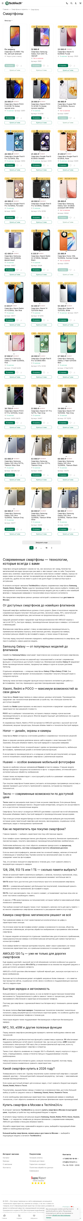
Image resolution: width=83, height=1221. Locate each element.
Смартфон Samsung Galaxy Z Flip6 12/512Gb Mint (67, 361)
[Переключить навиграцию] (2, 3)
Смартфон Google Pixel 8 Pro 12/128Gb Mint (41, 360)
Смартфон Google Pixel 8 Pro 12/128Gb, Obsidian (41, 205)
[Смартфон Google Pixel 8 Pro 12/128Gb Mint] (41, 342)
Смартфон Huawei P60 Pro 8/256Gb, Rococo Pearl (67, 106)
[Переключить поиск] (71, 3)
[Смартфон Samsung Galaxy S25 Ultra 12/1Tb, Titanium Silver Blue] (15, 445)
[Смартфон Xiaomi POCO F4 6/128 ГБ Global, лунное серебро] (41, 88)
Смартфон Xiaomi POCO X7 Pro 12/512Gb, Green (14, 412)
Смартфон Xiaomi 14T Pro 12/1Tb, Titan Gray (41, 412)
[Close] (77, 1209)
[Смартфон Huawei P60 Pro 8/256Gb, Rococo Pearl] (68, 88)
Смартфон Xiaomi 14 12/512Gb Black (39, 309)
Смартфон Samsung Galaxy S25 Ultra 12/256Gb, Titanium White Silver (41, 516)
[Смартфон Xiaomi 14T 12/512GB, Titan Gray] (68, 395)
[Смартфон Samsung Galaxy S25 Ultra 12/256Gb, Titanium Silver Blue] (68, 497)
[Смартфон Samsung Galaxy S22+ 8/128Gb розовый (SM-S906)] (68, 187)
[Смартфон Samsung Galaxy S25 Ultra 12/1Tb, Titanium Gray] (41, 445)
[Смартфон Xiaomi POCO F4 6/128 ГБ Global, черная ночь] (15, 88)
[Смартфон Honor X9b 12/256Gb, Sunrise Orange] (68, 240)
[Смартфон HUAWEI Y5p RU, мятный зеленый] (15, 36)
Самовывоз (34, 1171)
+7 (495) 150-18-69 (70, 1159)
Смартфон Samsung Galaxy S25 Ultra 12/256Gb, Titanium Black (67, 463)
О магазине (7, 1164)
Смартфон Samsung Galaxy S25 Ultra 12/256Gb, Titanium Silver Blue (67, 516)
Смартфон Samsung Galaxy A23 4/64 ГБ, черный (39, 54)
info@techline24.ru (70, 1162)
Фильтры (8, 20)
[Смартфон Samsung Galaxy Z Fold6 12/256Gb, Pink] (15, 342)
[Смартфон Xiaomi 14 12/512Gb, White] (68, 292)
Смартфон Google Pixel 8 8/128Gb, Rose (68, 157)
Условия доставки (36, 1161)
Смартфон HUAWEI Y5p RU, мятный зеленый (14, 53)
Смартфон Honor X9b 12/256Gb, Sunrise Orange (68, 257)
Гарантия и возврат (37, 1164)
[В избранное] (17, 65)
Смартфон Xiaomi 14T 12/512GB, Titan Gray (66, 412)
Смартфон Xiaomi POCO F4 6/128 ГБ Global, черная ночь (14, 106)
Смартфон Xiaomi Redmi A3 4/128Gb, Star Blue (14, 309)
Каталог (6, 1158)
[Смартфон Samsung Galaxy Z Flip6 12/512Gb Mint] (68, 342)
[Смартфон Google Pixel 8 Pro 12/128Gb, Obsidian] (41, 187)
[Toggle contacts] (67, 3)
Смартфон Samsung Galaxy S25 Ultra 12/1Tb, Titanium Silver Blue (14, 463)
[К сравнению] (21, 65)
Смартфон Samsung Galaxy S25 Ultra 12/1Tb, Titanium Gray (40, 463)
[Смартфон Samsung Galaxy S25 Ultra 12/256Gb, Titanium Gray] (15, 497)
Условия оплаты (36, 1158)
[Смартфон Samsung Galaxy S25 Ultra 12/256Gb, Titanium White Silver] (41, 497)
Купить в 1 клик (68, 70)
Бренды (6, 1161)
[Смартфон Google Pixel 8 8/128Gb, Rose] (68, 140)
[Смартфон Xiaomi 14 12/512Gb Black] (41, 292)
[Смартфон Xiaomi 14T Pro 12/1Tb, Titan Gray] (41, 395)
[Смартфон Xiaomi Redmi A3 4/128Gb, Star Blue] (15, 292)
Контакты (7, 1168)
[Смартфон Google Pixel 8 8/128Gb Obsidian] (41, 140)
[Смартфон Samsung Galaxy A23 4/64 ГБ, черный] (41, 36)
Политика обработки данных (41, 1168)
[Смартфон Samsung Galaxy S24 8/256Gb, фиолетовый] (15, 240)
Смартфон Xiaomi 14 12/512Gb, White (66, 309)
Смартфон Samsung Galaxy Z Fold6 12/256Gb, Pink (14, 361)
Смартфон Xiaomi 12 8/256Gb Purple (66, 53)
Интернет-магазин (11, 1154)
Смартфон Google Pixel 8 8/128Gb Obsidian (41, 157)
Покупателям (35, 1154)
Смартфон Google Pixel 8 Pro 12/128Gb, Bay (14, 157)
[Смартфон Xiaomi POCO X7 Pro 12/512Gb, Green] (15, 395)
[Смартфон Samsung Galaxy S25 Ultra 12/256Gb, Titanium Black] (68, 445)
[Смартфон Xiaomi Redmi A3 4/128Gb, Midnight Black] (41, 240)
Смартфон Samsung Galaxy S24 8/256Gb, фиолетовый (13, 258)
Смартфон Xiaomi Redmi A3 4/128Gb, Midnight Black (40, 258)
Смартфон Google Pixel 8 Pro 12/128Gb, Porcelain (14, 205)
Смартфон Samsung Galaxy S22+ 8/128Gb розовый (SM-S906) (66, 206)
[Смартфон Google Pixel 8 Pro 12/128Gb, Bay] (15, 140)
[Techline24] (13, 3)
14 (46, 548)
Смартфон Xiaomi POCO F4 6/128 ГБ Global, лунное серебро (40, 106)
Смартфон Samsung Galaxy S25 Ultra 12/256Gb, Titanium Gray (14, 515)
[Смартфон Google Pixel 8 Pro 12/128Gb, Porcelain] (15, 187)
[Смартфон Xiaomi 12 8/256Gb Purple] (68, 36)
